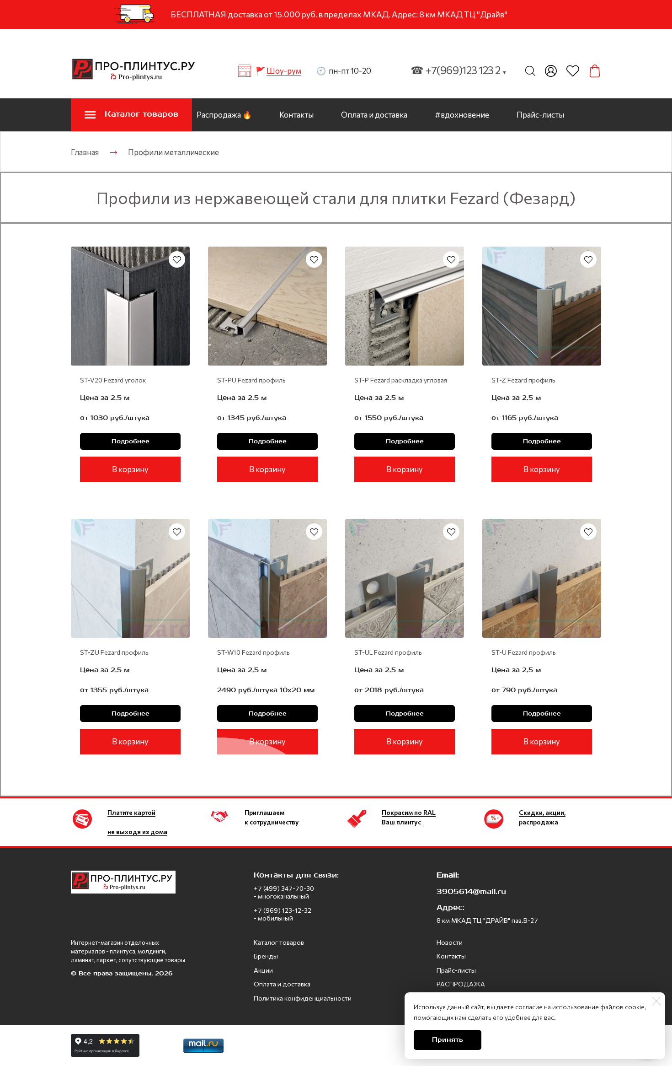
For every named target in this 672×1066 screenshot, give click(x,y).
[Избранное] (572, 71)
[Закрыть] (656, 1001)
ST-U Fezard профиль (523, 652)
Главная (85, 152)
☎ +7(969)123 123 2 (459, 70)
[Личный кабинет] (550, 71)
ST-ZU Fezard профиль (114, 652)
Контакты (296, 114)
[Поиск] (530, 70)
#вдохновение (462, 114)
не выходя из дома (137, 831)
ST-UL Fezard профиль (388, 652)
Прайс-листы (540, 114)
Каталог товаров (279, 942)
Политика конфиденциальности (303, 998)
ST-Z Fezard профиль (523, 380)
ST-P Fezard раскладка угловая (400, 380)
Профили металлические (173, 152)
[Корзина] (594, 71)
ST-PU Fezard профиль (251, 380)
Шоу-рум (284, 70)
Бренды (266, 956)
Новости (450, 942)
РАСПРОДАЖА (461, 984)
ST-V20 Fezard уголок (113, 380)
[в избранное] (177, 259)
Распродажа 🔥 (224, 114)
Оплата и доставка (374, 114)
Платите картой (131, 812)
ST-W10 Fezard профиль (253, 652)
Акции (263, 970)
